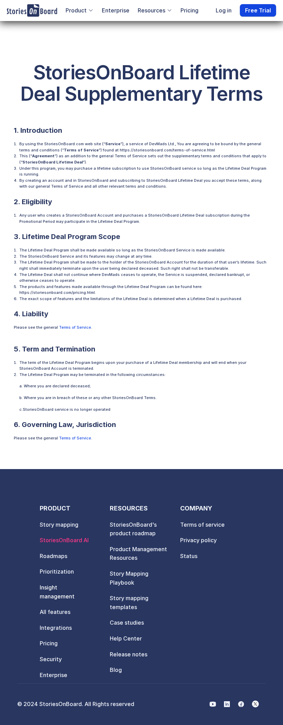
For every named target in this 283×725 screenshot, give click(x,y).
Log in (224, 10)
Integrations (56, 627)
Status (188, 556)
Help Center (126, 638)
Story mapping (59, 524)
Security (51, 659)
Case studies (127, 622)
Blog (116, 669)
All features (55, 611)
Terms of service (202, 524)
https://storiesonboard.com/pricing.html (57, 292)
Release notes (128, 654)
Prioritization (57, 571)
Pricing (189, 10)
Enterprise (115, 10)
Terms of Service (75, 327)
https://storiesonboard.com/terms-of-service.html (167, 150)
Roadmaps (53, 556)
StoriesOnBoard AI (64, 540)
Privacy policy (198, 540)
